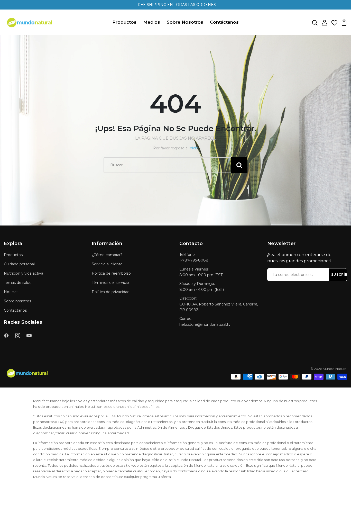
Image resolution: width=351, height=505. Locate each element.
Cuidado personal (19, 264)
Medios (151, 22)
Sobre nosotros (17, 301)
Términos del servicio (110, 282)
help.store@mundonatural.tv (204, 324)
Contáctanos (224, 22)
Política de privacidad (111, 292)
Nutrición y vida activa (23, 273)
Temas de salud (18, 282)
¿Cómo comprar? (107, 254)
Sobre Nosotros (185, 22)
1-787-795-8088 (193, 260)
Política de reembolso (111, 273)
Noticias (11, 292)
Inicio (193, 148)
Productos (124, 22)
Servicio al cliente (107, 264)
